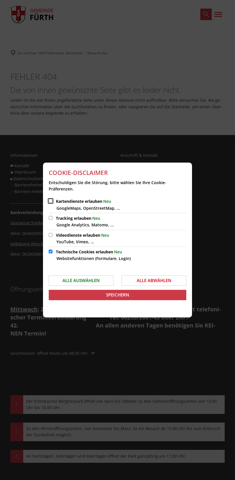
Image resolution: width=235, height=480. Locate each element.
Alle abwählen (154, 280)
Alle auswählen (81, 280)
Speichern (117, 295)
